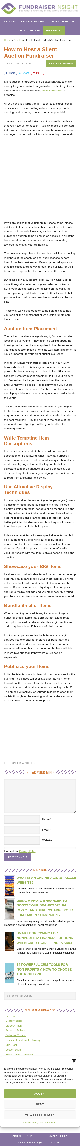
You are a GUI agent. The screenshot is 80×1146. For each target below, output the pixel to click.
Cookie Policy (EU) (31, 1142)
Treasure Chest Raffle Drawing (22, 1040)
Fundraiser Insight (40, 8)
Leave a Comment (61, 63)
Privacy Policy (47, 1122)
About (16, 1136)
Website (47, 840)
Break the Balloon (15, 1030)
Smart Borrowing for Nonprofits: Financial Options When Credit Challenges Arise (45, 937)
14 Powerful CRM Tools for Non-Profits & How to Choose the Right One (44, 969)
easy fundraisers (52, 90)
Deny (40, 1104)
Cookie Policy (30, 1122)
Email (45, 829)
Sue (28, 63)
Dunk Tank (11, 1045)
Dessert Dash (13, 1049)
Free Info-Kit (54, 30)
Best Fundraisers (32, 21)
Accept (40, 1093)
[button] (74, 1061)
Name (46, 819)
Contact (56, 1142)
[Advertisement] (40, 181)
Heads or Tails (13, 1016)
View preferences (40, 1114)
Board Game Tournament (19, 1054)
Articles (10, 21)
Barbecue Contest (15, 1035)
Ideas (21, 30)
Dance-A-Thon (13, 1025)
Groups (35, 30)
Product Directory (63, 21)
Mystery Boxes (14, 1020)
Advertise (34, 1136)
